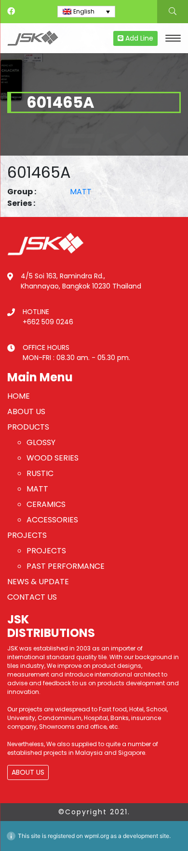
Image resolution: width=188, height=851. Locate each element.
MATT (81, 191)
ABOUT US (26, 411)
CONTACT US (32, 597)
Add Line (138, 38)
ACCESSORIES (52, 519)
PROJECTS (27, 535)
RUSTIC (40, 473)
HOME (18, 396)
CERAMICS (46, 504)
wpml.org (96, 835)
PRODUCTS (28, 427)
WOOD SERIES (53, 457)
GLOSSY (41, 442)
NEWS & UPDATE (38, 581)
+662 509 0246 (48, 322)
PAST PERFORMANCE (66, 566)
